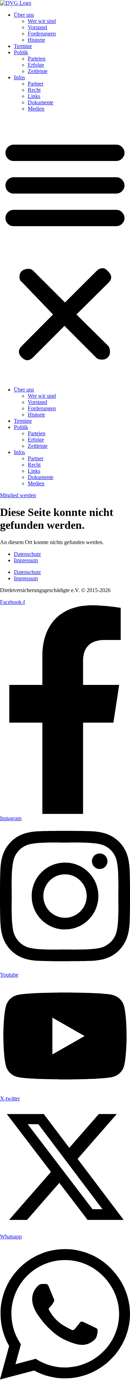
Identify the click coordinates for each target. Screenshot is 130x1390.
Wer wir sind (42, 21)
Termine (23, 46)
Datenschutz (27, 554)
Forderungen (42, 34)
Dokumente (40, 102)
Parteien (36, 59)
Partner (35, 84)
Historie (36, 40)
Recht (34, 90)
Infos (19, 77)
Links (34, 96)
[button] (65, 249)
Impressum (26, 560)
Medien (36, 109)
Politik (21, 52)
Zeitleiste (37, 71)
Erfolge (36, 65)
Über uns (24, 15)
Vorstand (37, 27)
